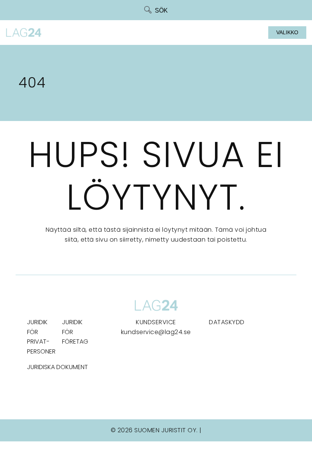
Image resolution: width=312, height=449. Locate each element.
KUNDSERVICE (156, 322)
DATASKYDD (227, 322)
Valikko (287, 32)
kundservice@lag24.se (156, 332)
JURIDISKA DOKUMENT (57, 367)
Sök (161, 10)
